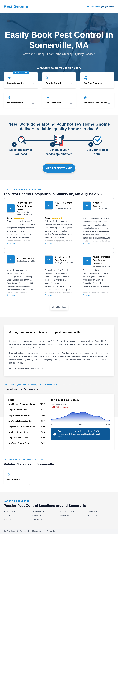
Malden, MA (36, 515)
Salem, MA (8, 520)
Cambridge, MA (38, 511)
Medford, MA (65, 515)
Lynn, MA (7, 515)
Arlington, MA (9, 511)
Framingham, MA (67, 511)
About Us (95, 6)
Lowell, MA (92, 511)
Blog (88, 6)
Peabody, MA (93, 515)
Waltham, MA (37, 520)
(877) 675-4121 (108, 6)
